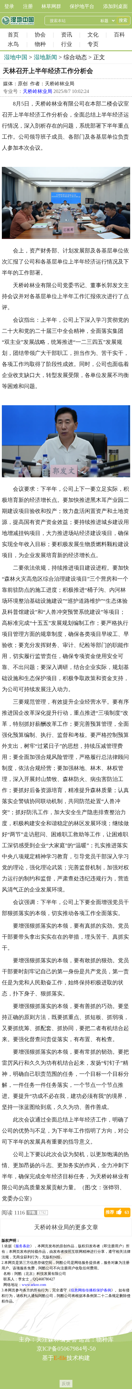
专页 (93, 44)
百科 (119, 35)
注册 (28, 6)
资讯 (66, 35)
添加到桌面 (115, 6)
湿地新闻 (45, 57)
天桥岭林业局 (37, 91)
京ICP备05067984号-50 (66, 1348)
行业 (66, 44)
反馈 (66, 1383)
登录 (9, 6)
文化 (93, 35)
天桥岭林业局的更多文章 (66, 1227)
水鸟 (13, 44)
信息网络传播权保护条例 (91, 1290)
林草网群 (51, 6)
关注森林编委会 (56, 1339)
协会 (40, 35)
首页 (13, 35)
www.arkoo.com (34, 1285)
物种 (40, 44)
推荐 (117, 1212)
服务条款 (22, 1246)
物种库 (105, 1339)
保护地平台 (82, 6)
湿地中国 (18, 20)
